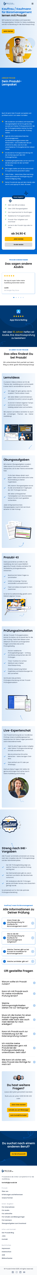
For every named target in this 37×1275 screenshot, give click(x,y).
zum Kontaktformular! (18, 1115)
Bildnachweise (7, 1258)
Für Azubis (5, 1210)
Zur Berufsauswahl (18, 1154)
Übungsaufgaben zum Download (14, 1223)
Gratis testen (18, 244)
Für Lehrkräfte (7, 1214)
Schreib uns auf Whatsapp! (18, 1110)
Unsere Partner (7, 1198)
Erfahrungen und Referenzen (12, 1195)
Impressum (6, 1248)
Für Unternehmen (8, 1207)
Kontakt (5, 1239)
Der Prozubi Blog (8, 1233)
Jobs (3, 1236)
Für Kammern (7, 1220)
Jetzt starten (8, 31)
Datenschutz (6, 1252)
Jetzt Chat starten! (18, 1105)
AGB (3, 1255)
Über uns (5, 1191)
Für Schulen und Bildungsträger (13, 1217)
